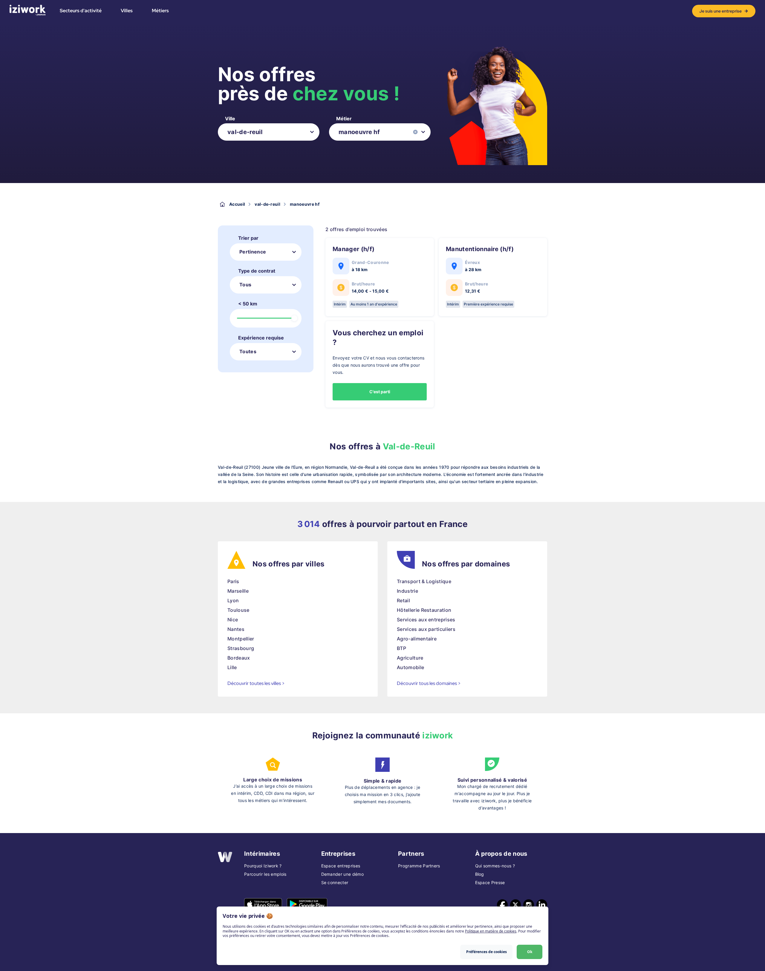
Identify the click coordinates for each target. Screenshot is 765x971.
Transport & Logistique (424, 581)
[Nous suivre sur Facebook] (502, 904)
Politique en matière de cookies (490, 931)
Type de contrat (256, 271)
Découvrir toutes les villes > (256, 683)
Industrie (407, 591)
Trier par (248, 238)
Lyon (233, 600)
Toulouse (238, 610)
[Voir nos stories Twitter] (515, 904)
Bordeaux (238, 658)
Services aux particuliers (426, 629)
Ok (529, 951)
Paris (233, 581)
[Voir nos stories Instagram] (528, 904)
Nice (232, 620)
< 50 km (247, 304)
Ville (230, 119)
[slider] (294, 318)
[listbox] (268, 132)
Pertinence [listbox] (252, 252)
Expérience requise (261, 338)
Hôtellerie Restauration (424, 610)
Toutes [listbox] (247, 351)
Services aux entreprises (426, 620)
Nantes (235, 629)
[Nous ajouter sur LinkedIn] (541, 904)
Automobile (410, 667)
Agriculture (410, 658)
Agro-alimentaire (417, 639)
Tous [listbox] (245, 285)
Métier (344, 119)
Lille (232, 667)
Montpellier (240, 639)
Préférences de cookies (486, 951)
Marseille (238, 591)
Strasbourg (240, 648)
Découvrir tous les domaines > (429, 683)
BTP (401, 648)
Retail (403, 600)
